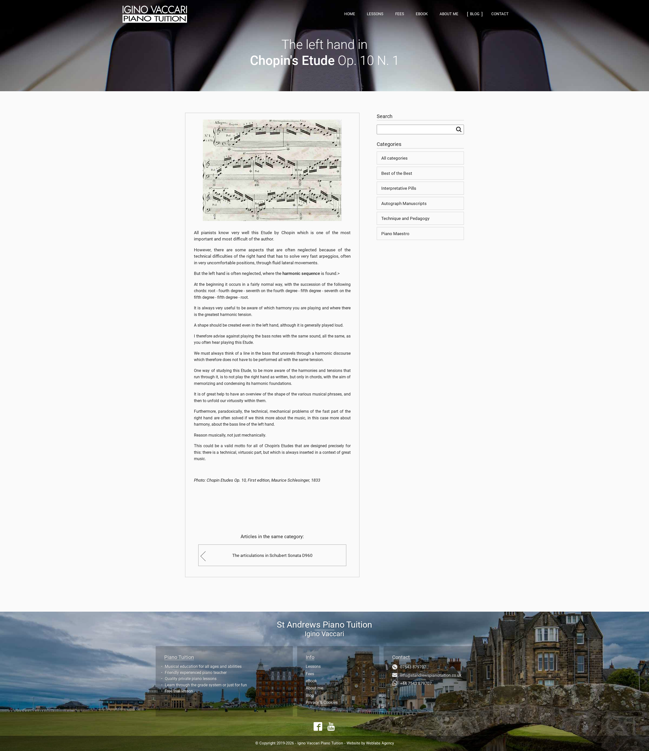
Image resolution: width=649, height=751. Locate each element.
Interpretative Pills (398, 188)
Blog (310, 695)
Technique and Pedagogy (405, 218)
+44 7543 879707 (416, 684)
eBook (422, 14)
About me (449, 14)
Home (349, 14)
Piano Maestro (395, 233)
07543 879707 (413, 667)
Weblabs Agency (380, 743)
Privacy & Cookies (322, 703)
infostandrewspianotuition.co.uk (430, 675)
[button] (192, 14)
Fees (399, 14)
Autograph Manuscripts (404, 203)
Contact (500, 14)
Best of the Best (396, 173)
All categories (394, 158)
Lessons (375, 14)
